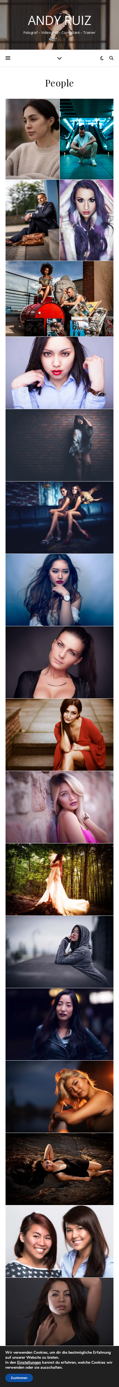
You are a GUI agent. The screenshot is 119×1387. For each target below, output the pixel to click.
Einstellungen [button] (29, 1362)
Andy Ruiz (59, 20)
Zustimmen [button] (19, 1378)
